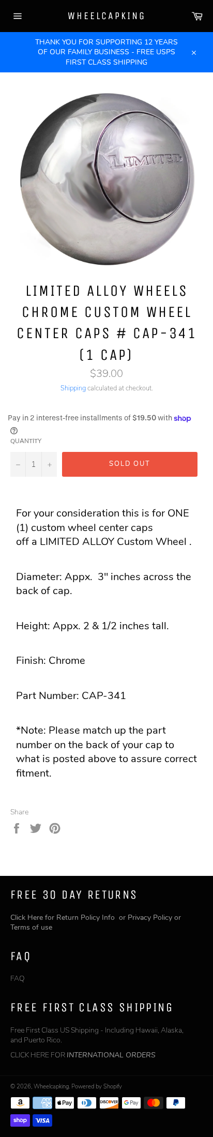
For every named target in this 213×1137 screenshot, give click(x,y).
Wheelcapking (107, 16)
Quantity (25, 441)
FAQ (17, 978)
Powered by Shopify (96, 1086)
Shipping (73, 388)
